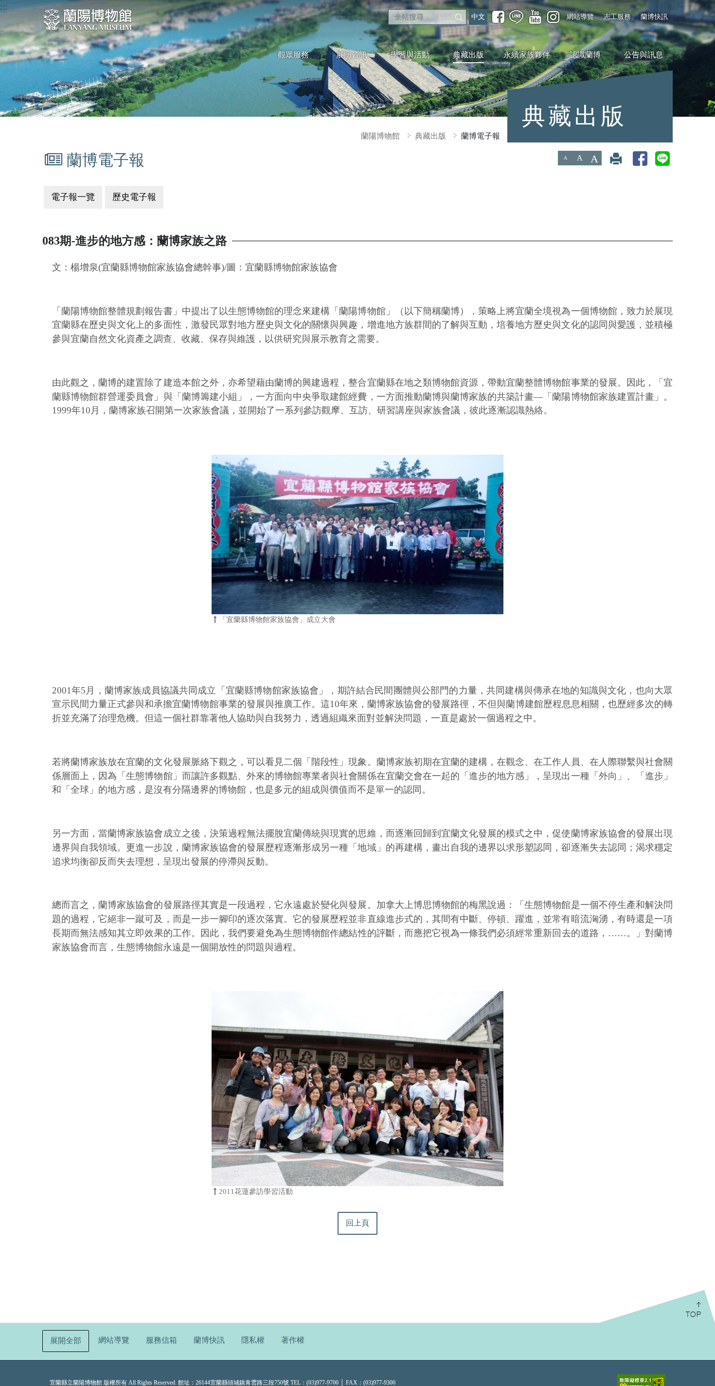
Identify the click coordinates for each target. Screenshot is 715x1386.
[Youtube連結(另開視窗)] (535, 17)
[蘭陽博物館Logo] (88, 19)
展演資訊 (351, 55)
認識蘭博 (585, 55)
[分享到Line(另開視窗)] (662, 158)
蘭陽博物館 (380, 136)
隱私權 (253, 1340)
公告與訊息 (643, 55)
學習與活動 (410, 55)
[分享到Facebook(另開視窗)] (640, 158)
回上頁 (357, 1223)
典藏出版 (468, 55)
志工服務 (617, 16)
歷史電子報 (134, 197)
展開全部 (65, 1340)
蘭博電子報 (480, 136)
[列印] (615, 158)
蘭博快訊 (654, 16)
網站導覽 (580, 16)
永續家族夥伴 (526, 55)
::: (3, 6)
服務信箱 (161, 1340)
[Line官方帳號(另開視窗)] (516, 17)
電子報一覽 (73, 197)
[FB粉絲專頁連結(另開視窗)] (498, 17)
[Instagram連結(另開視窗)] (553, 17)
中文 (478, 16)
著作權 (292, 1340)
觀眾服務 (293, 55)
